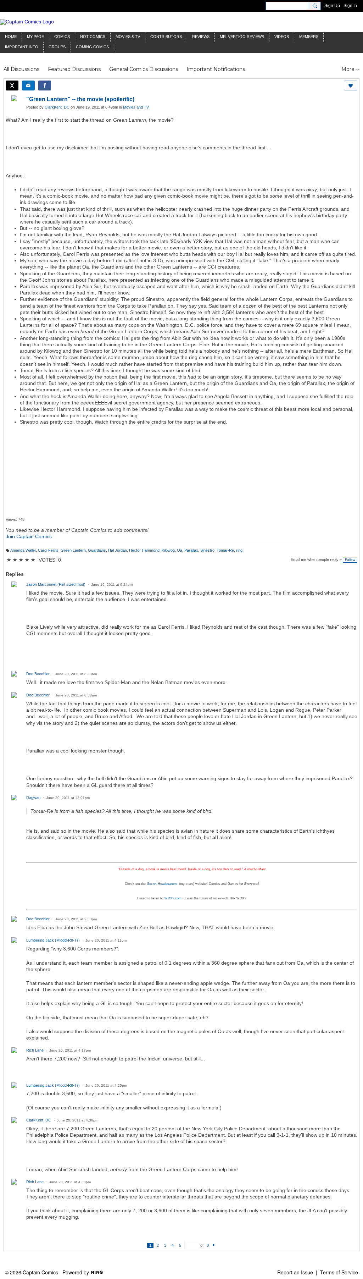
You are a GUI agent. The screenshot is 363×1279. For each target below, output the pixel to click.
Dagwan (33, 797)
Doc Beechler (38, 674)
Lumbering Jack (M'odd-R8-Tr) (53, 940)
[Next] (214, 1245)
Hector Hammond (144, 550)
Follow (350, 560)
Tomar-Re (225, 550)
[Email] (28, 85)
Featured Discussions (74, 69)
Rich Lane (35, 1050)
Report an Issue (295, 1272)
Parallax (191, 550)
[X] (12, 85)
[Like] (350, 85)
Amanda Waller (23, 550)
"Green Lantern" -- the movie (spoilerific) (80, 99)
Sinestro (207, 550)
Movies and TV (136, 107)
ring (239, 550)
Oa (179, 550)
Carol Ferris (48, 550)
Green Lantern (73, 550)
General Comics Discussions (143, 69)
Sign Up (332, 5)
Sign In (350, 5)
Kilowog (168, 550)
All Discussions (21, 69)
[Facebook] (44, 85)
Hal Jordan (117, 550)
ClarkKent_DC (57, 107)
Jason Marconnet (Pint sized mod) (55, 584)
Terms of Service (339, 1272)
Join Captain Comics (29, 536)
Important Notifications (215, 69)
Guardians (97, 550)
